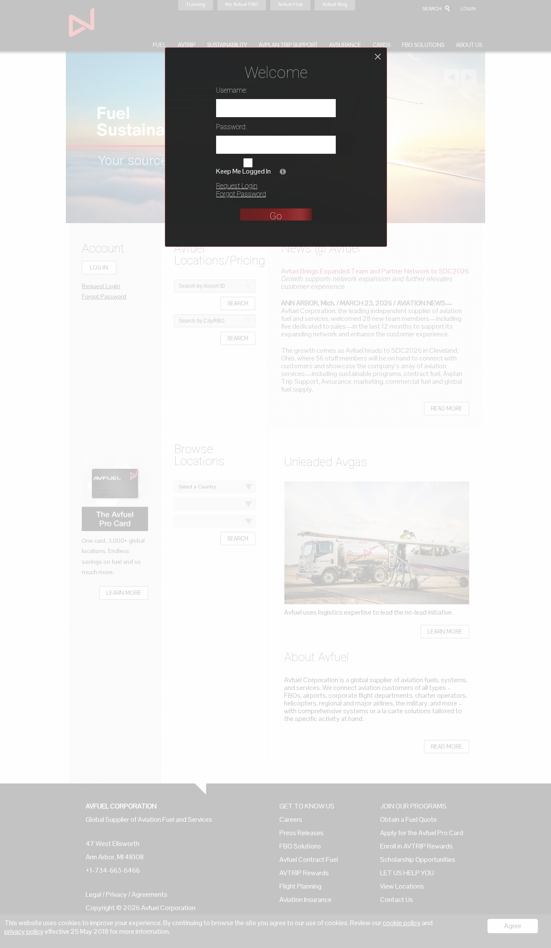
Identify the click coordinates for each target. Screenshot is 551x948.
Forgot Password (241, 194)
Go (275, 216)
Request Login (236, 186)
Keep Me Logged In (243, 171)
